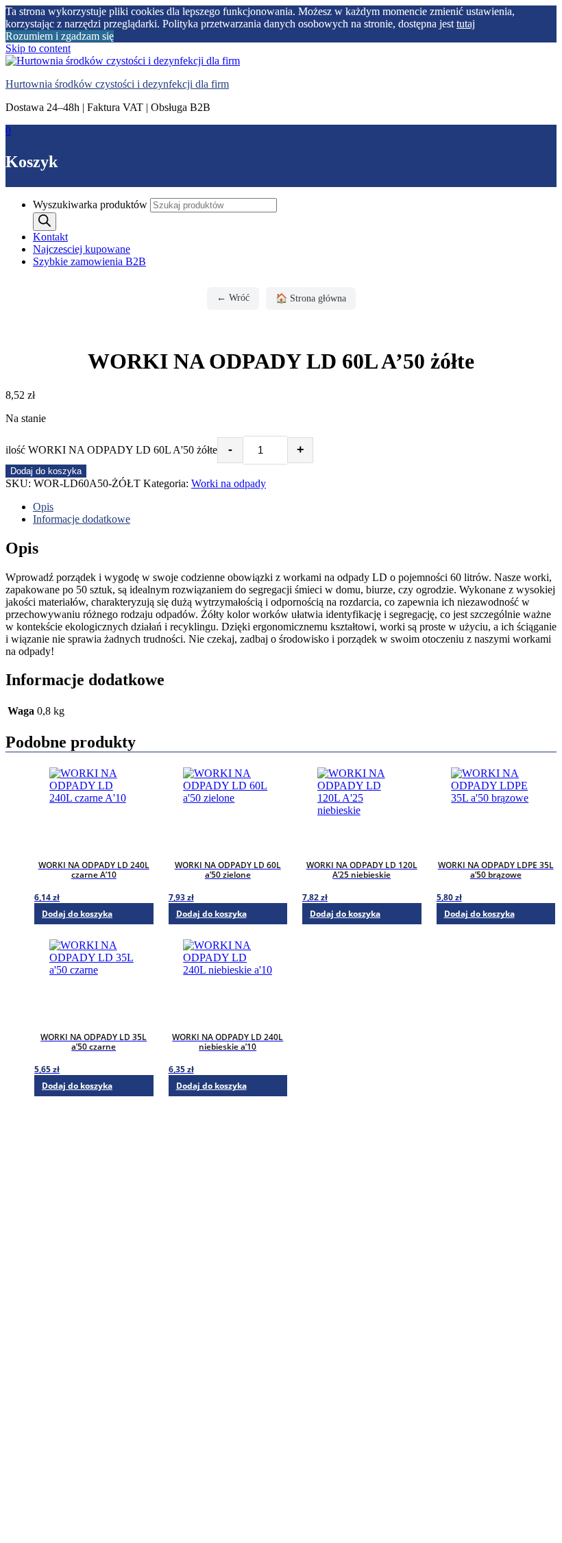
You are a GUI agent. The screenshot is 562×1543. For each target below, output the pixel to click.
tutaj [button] (465, 23)
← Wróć (233, 298)
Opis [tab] (43, 507)
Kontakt (50, 237)
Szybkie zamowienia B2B (89, 261)
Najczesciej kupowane (81, 249)
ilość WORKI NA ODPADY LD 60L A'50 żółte (111, 450)
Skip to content (38, 48)
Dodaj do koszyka (46, 471)
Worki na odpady (228, 483)
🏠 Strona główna (311, 298)
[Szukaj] (44, 221)
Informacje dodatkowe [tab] (81, 519)
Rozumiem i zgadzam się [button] (59, 36)
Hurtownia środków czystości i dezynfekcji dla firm (117, 84)
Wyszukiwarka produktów (91, 204)
